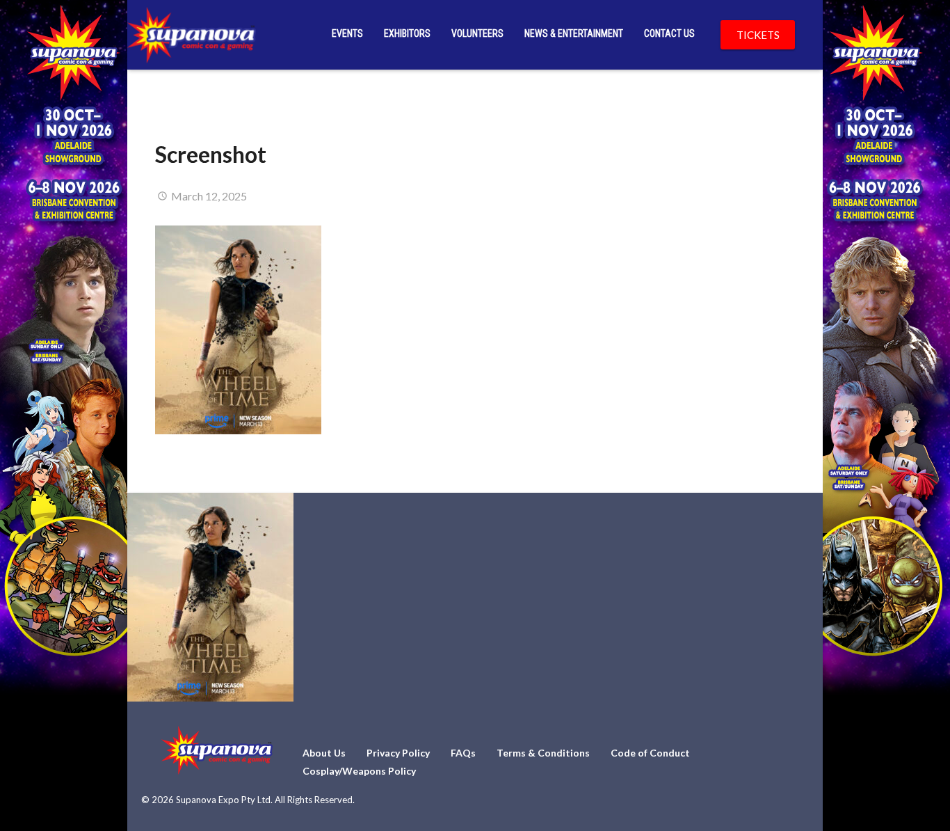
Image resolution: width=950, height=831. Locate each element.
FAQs (463, 753)
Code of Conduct (650, 753)
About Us (324, 753)
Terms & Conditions (543, 753)
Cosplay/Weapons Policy (359, 771)
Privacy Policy (398, 753)
